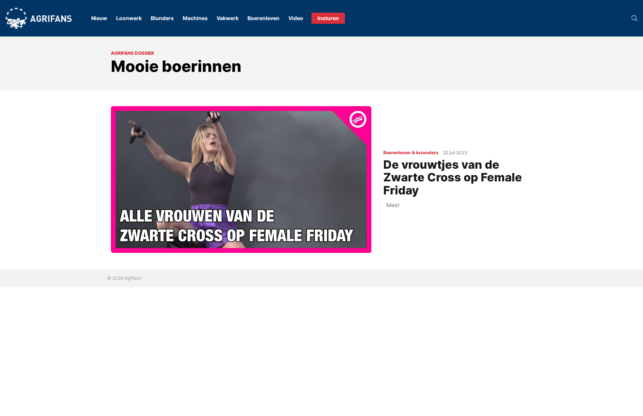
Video (295, 18)
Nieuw (99, 18)
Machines (195, 18)
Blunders (162, 18)
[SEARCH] (634, 18)
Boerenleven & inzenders (410, 152)
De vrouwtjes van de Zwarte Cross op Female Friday (452, 177)
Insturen (328, 18)
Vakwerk (228, 18)
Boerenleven (263, 18)
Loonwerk (129, 18)
